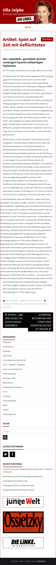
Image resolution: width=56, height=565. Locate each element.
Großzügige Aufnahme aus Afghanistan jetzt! (18, 485)
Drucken (47, 39)
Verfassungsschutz (9, 414)
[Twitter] (5, 454)
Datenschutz (7, 356)
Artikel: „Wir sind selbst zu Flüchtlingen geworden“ (14, 320)
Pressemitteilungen (9, 401)
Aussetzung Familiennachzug (13, 304)
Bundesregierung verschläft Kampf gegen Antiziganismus (23, 476)
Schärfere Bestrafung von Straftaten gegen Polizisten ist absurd (41, 322)
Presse (5, 392)
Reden (5, 405)
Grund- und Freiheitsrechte (12, 369)
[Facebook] (12, 454)
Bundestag (6, 351)
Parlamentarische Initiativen (12, 387)
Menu (28, 27)
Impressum (41, 561)
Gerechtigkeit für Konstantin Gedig (15, 481)
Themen (6, 410)
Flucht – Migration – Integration (14, 365)
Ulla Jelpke (13, 10)
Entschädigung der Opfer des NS (14, 360)
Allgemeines (7, 342)
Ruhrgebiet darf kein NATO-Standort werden (18, 490)
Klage (26, 304)
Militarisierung (8, 383)
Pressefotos (7, 396)
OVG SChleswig (34, 304)
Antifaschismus (8, 347)
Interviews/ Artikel (34, 301)
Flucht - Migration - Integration (17, 301)
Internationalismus (9, 374)
